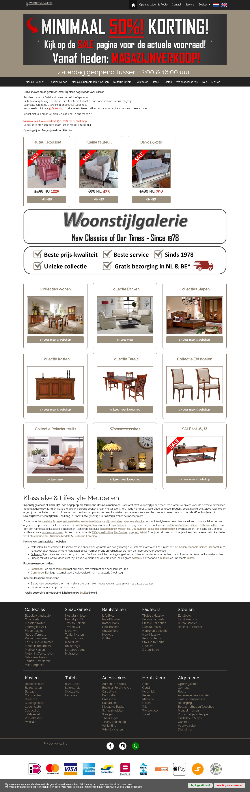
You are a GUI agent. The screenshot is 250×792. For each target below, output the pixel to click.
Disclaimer (185, 729)
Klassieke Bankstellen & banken (90, 81)
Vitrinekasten (33, 718)
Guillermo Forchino (85, 536)
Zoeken (203, 4)
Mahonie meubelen (38, 646)
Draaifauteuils (151, 627)
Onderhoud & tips (190, 718)
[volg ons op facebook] (113, 746)
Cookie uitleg (123, 787)
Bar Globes (120, 532)
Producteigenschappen (193, 714)
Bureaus (30, 691)
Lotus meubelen (38, 536)
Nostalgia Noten (76, 615)
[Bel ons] (138, 746)
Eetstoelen (142, 81)
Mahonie (148, 699)
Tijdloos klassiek (153, 615)
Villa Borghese (34, 665)
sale (107, 108)
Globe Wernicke (35, 634)
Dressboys (109, 699)
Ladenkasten (33, 706)
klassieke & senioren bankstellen (61, 521)
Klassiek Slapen (58, 81)
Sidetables (72, 691)
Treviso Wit (72, 627)
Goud (146, 687)
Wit (144, 706)
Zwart (146, 714)
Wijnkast (30, 722)
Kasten (168, 81)
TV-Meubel (32, 714)
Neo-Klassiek (111, 619)
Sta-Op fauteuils (153, 642)
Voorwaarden (187, 725)
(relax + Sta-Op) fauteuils (132, 528)
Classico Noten (35, 623)
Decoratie (108, 695)
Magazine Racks (113, 706)
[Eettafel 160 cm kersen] (151, 168)
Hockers (107, 634)
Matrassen (72, 653)
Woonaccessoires (187, 81)
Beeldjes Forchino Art (116, 687)
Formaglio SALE (36, 627)
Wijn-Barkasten (112, 729)
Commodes (33, 695)
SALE (71, 104)
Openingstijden (188, 684)
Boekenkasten (34, 684)
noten (170, 525)
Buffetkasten (33, 687)
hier (70, 130)
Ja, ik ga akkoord (200, 785)
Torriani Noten (74, 634)
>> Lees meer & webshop (194, 479)
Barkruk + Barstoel (190, 627)
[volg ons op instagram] (125, 746)
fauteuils (164, 558)
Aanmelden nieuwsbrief (194, 695)
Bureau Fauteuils (153, 619)
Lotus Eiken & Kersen (39, 642)
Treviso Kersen (75, 623)
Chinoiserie (32, 619)
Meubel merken (188, 710)
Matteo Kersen (35, 649)
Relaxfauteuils (151, 638)
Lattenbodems (75, 649)
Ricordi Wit (72, 642)
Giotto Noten (74, 638)
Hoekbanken (110, 627)
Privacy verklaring (55, 743)
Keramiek (148, 691)
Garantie (183, 722)
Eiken (145, 684)
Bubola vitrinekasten (38, 615)
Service (189, 4)
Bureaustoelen (187, 623)
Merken (215, 81)
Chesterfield (110, 630)
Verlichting (109, 725)
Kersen (147, 695)
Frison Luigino (34, 630)
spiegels (134, 532)
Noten (146, 703)
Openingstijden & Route (153, 4)
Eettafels (71, 695)
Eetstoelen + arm (189, 619)
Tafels (156, 81)
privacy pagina (105, 787)
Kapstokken (110, 703)
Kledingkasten (34, 703)
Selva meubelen (36, 657)
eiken (214, 525)
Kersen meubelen (36, 638)
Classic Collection (154, 623)
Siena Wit (71, 630)
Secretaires (32, 710)
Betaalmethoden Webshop (196, 706)
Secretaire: (37, 568)
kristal (143, 532)
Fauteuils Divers (122, 81)
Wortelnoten (150, 710)
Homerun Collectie (154, 630)
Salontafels (72, 687)
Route (182, 691)
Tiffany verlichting (114, 722)
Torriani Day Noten (37, 661)
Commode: (37, 572)
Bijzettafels (72, 684)
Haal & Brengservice (191, 699)
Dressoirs (31, 699)
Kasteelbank (110, 623)
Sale (204, 81)
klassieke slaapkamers (137, 521)
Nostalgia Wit (74, 619)
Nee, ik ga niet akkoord (229, 785)
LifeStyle (108, 615)
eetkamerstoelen (165, 528)
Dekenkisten (150, 649)
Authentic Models (60, 536)
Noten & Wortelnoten (39, 653)
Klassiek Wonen (35, 81)
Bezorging (185, 703)
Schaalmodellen (113, 710)
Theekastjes (110, 718)
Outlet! (106, 638)
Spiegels (108, 714)
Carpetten (109, 691)
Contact (176, 4)
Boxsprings (72, 646)
